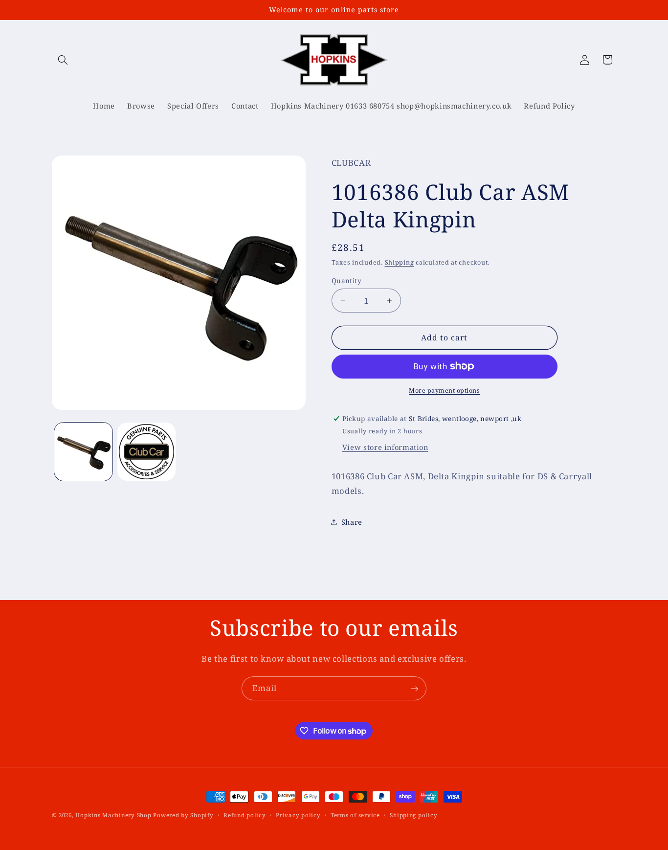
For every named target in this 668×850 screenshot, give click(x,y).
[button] (63, 59)
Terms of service (355, 815)
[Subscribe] (414, 688)
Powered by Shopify (183, 815)
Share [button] (351, 522)
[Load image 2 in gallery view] (146, 452)
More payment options (444, 390)
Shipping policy (413, 815)
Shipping (399, 262)
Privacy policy (298, 815)
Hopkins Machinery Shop (113, 815)
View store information (385, 447)
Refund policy (244, 815)
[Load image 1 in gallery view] (83, 452)
